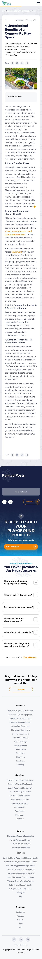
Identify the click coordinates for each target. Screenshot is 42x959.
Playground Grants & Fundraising (20, 836)
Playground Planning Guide (20, 889)
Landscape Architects (19, 803)
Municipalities (19, 807)
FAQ (20, 927)
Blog (4, 11)
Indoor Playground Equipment (20, 714)
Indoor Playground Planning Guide (20, 877)
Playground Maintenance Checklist (20, 873)
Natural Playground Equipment (20, 711)
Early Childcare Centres (20, 799)
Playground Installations (20, 844)
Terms (17, 945)
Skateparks (20, 757)
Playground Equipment (20, 730)
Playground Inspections (20, 848)
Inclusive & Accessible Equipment (20, 780)
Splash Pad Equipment (20, 726)
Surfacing (20, 765)
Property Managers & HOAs (20, 792)
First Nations (20, 811)
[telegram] (27, 63)
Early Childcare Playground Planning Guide (20, 858)
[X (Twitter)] (17, 63)
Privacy (24, 945)
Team (20, 924)
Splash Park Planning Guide (20, 885)
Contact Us (20, 912)
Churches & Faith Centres (20, 796)
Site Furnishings (20, 741)
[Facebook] (12, 63)
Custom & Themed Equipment (20, 784)
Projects (20, 920)
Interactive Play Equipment (20, 718)
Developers (19, 815)
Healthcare (20, 819)
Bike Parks (20, 761)
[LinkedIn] (22, 63)
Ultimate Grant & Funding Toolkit (20, 881)
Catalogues (20, 892)
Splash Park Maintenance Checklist (20, 869)
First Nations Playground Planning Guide (20, 862)
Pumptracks (20, 753)
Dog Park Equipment (20, 734)
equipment (17, 251)
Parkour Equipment (20, 738)
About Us (20, 916)
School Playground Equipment (20, 788)
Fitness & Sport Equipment (20, 722)
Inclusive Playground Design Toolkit (20, 866)
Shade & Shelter (20, 745)
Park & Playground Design (20, 840)
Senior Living (20, 749)
